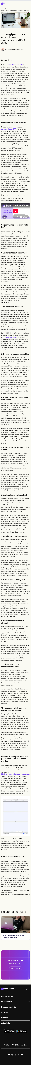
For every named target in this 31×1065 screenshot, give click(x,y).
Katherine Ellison (11, 49)
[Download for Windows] (21, 1031)
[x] (19, 1055)
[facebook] (9, 1055)
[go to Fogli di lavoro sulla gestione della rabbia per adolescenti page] (15, 924)
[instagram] (12, 1055)
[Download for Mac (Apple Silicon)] (9, 1031)
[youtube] (22, 1055)
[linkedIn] (16, 1055)
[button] (28, 4)
